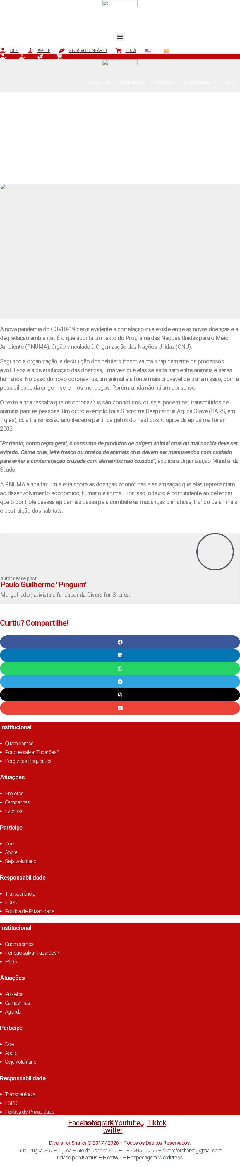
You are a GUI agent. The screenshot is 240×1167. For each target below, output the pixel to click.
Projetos (100, 83)
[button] (120, 36)
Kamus (90, 1157)
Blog (230, 83)
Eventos (164, 83)
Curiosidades (120, 102)
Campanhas (132, 83)
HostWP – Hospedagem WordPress (143, 1157)
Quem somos (196, 83)
